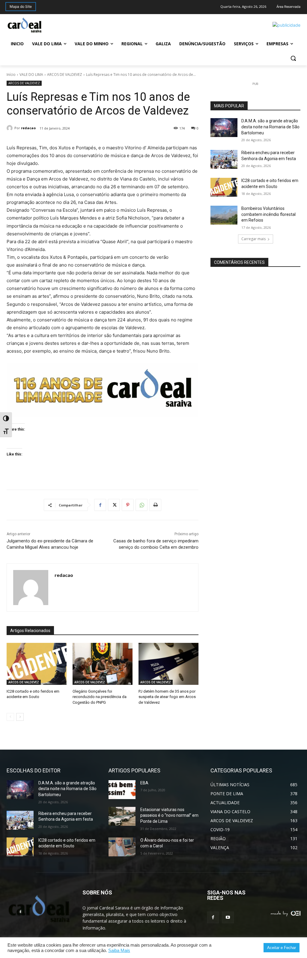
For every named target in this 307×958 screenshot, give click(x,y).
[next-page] (20, 717)
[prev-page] (10, 717)
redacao (28, 128)
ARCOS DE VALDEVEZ (64, 74)
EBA (144, 782)
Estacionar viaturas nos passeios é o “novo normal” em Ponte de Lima (169, 815)
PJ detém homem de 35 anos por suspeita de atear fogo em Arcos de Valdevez (167, 696)
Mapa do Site (21, 6)
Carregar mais (253, 238)
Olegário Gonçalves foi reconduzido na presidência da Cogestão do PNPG (100, 696)
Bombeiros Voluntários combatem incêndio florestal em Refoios (268, 214)
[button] (293, 58)
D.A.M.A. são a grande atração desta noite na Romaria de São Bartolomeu (270, 126)
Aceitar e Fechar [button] (281, 947)
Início (11, 74)
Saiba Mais (119, 950)
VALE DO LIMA (31, 74)
